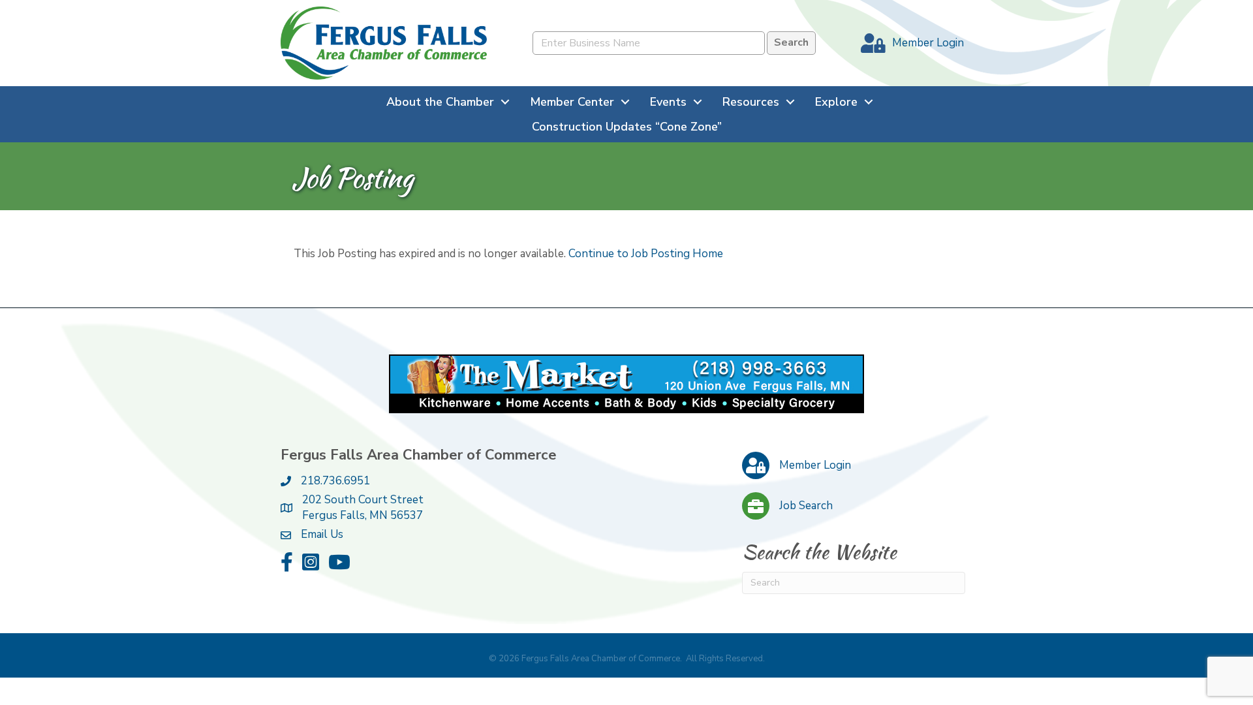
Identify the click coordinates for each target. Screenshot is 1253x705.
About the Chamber (440, 102)
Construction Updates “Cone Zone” (627, 126)
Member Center (572, 102)
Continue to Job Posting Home (645, 253)
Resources (750, 102)
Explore (836, 102)
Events (668, 102)
